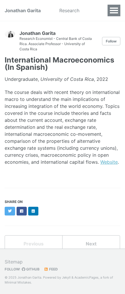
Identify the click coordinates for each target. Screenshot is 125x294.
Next (91, 244)
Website (109, 162)
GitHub (32, 269)
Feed (53, 269)
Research (69, 10)
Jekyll (66, 277)
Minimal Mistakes (18, 282)
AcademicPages (86, 277)
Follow (111, 41)
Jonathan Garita (23, 10)
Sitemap (14, 262)
